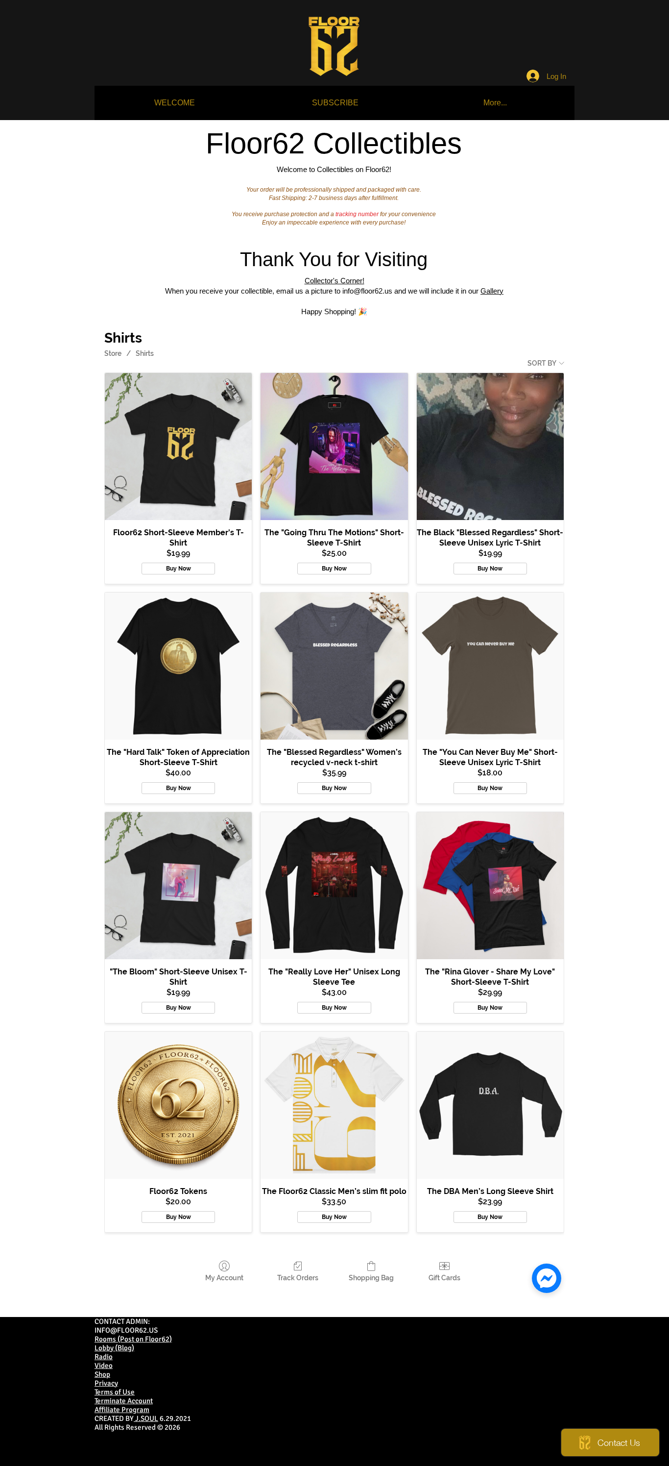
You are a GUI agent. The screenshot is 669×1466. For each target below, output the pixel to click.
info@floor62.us (367, 291)
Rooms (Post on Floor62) (133, 1339)
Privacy (106, 1383)
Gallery (491, 291)
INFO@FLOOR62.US (126, 1330)
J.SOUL (146, 1418)
